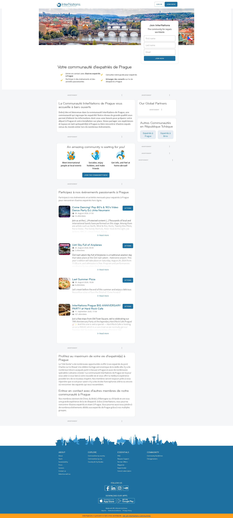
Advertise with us (64, 474)
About (60, 456)
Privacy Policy (127, 510)
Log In (159, 4)
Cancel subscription (124, 471)
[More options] (121, 95)
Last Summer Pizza (83, 279)
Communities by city (95, 459)
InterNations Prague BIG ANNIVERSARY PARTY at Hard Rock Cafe (96, 307)
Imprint (103, 510)
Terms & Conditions (114, 510)
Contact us (62, 471)
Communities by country (96, 456)
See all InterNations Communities (137, 516)
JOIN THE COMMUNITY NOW (96, 175)
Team (60, 459)
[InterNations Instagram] (119, 488)
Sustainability (63, 462)
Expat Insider (122, 468)
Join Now (171, 4)
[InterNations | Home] (68, 5)
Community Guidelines (155, 456)
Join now (159, 58)
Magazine (120, 465)
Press (60, 465)
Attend (128, 208)
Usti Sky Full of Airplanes (87, 245)
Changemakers (152, 459)
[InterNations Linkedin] (113, 488)
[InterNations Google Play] (126, 500)
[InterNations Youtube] (125, 488)
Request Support (123, 459)
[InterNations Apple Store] (107, 500)
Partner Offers (122, 462)
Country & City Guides (95, 462)
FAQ (118, 456)
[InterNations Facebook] (107, 488)
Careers (61, 468)
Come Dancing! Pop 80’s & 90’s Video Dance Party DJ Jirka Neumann (95, 208)
